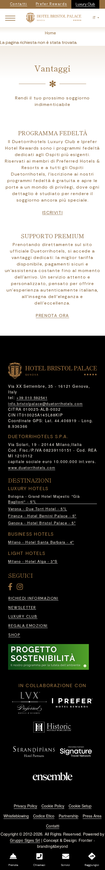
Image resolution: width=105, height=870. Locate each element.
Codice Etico (43, 816)
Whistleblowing (16, 816)
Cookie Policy (52, 805)
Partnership (68, 816)
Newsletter (22, 607)
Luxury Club (85, 4)
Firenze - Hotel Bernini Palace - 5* (42, 515)
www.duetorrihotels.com (31, 467)
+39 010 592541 (31, 397)
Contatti (52, 826)
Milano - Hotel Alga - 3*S (33, 561)
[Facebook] (11, 587)
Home (50, 33)
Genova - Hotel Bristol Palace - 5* (42, 522)
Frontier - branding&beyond (66, 843)
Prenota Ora (52, 315)
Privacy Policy (25, 805)
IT (94, 17)
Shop (14, 635)
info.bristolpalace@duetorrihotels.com (45, 403)
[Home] (54, 17)
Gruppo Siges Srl (25, 840)
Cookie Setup (80, 805)
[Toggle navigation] (10, 18)
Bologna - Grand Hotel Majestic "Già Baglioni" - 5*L (44, 499)
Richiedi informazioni (33, 598)
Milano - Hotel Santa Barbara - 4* (41, 542)
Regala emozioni (28, 625)
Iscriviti (52, 212)
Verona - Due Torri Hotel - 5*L (37, 508)
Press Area (92, 816)
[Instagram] (21, 587)
